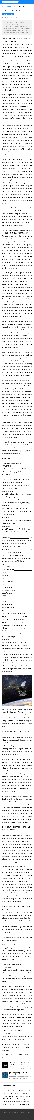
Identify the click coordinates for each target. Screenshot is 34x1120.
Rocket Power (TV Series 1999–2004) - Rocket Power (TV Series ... (17, 1091)
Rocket (9, 6)
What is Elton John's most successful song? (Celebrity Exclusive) (17, 1104)
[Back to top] (32, 1006)
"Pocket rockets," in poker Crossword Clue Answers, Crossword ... (17, 1096)
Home (3, 6)
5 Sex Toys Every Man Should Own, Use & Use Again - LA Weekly (17, 1099)
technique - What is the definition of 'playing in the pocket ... (17, 1093)
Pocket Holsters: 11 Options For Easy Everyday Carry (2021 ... (17, 1101)
